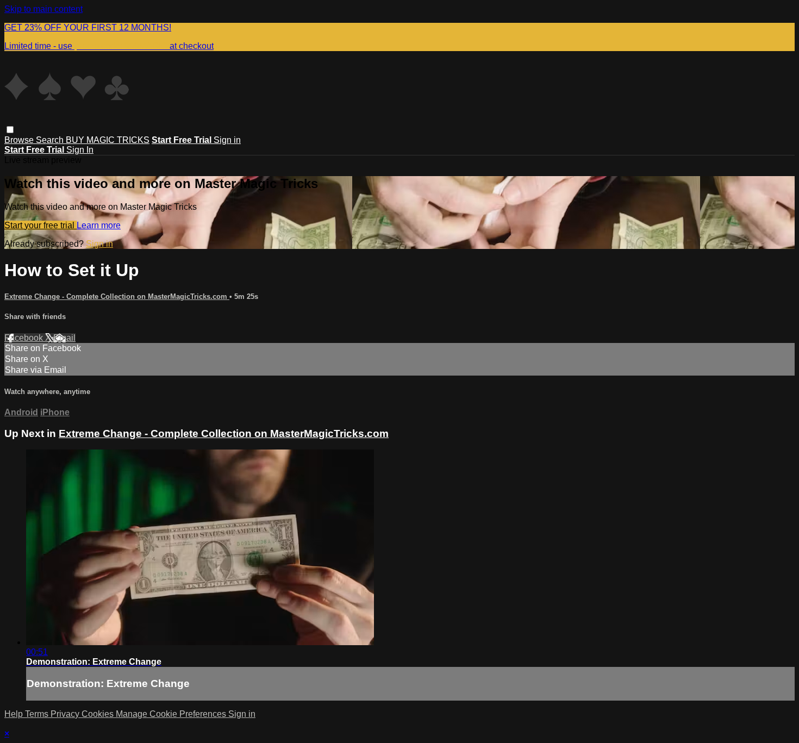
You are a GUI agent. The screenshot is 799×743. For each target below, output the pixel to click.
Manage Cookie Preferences (172, 714)
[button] (10, 129)
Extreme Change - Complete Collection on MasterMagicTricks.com (116, 296)
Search (51, 140)
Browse (20, 140)
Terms (38, 714)
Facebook (24, 337)
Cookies (99, 714)
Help (14, 714)
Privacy (66, 714)
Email (64, 337)
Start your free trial (40, 225)
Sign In (79, 149)
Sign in (227, 140)
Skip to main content (43, 9)
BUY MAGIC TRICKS (107, 140)
